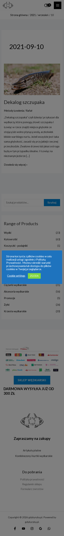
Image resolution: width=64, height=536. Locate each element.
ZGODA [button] (34, 275)
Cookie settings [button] (16, 275)
